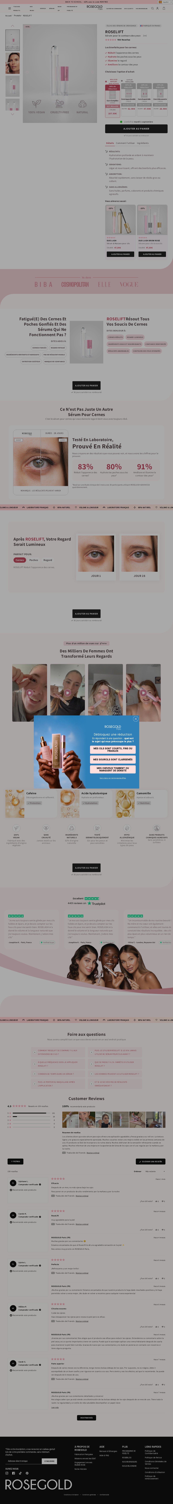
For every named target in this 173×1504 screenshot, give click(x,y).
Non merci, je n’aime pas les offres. (113, 778)
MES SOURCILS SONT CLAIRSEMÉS (112, 759)
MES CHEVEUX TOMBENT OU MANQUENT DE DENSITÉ (113, 769)
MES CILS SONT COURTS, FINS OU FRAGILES (113, 749)
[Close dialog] (135, 719)
